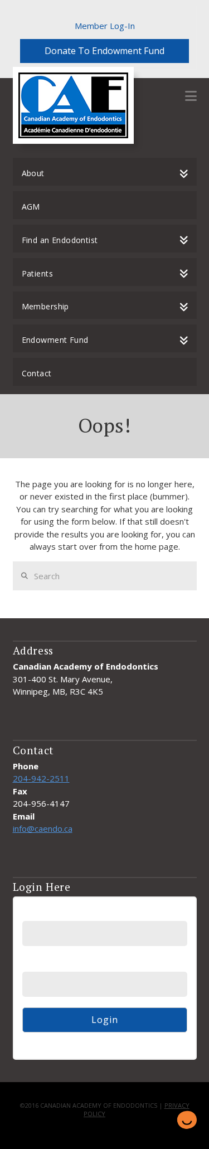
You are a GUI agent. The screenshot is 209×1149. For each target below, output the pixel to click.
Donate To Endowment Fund (104, 51)
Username (41, 913)
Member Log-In (105, 25)
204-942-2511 (41, 778)
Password (40, 964)
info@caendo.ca (42, 828)
